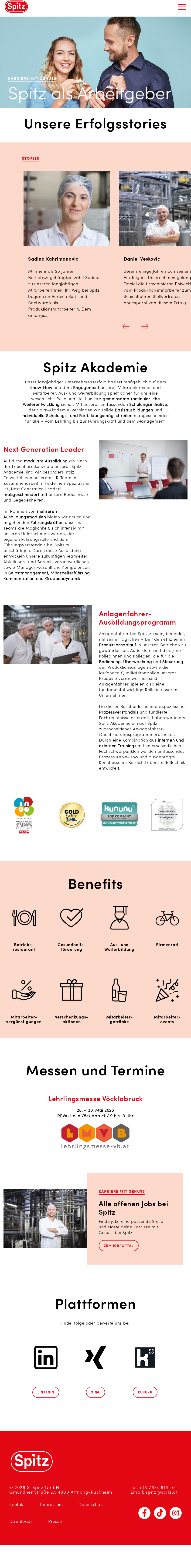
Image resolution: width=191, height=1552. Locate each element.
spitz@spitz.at (162, 1492)
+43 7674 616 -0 (157, 1487)
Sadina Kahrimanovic (53, 259)
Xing (95, 1392)
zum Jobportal (119, 1246)
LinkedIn (46, 1392)
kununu (145, 1392)
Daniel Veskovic (142, 259)
